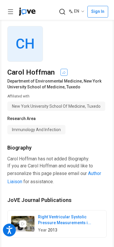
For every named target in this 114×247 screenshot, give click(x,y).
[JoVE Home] (27, 12)
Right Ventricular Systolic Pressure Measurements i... (64, 220)
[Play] (22, 223)
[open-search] (62, 12)
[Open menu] (10, 11)
